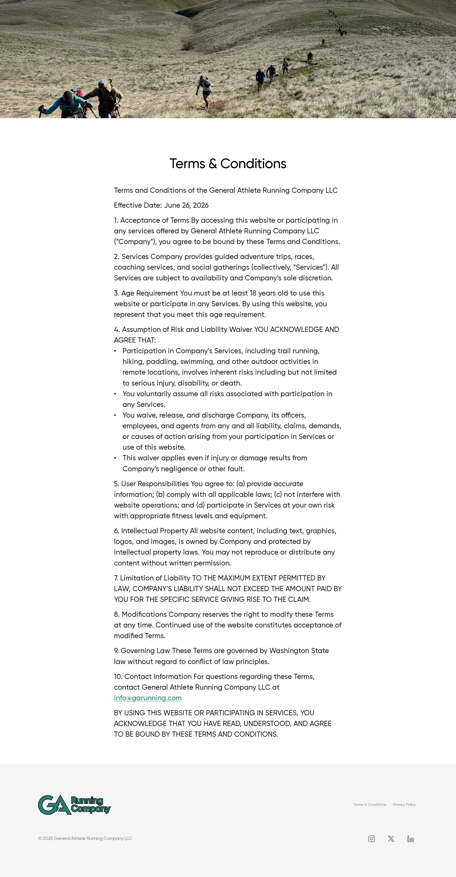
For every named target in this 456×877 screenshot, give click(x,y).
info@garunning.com (148, 698)
